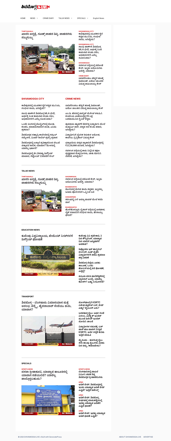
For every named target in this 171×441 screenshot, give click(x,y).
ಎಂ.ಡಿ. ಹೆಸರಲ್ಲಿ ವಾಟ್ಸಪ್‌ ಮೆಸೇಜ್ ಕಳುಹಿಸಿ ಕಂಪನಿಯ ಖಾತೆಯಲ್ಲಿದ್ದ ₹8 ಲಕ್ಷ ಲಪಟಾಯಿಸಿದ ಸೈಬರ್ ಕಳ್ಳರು (83, 116)
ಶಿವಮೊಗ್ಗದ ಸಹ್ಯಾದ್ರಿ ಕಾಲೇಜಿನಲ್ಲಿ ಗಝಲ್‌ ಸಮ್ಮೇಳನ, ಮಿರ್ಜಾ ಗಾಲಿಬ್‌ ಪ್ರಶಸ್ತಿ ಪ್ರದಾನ (39, 136)
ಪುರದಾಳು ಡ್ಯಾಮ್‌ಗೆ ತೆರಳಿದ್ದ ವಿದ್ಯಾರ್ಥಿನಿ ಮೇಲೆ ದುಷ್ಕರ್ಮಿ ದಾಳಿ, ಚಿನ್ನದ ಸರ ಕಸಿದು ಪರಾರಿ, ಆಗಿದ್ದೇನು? (85, 127)
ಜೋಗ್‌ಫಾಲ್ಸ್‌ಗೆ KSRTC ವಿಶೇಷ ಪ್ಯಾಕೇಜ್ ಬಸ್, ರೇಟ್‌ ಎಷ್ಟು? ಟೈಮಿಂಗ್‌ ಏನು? (91, 306)
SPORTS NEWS (27, 369)
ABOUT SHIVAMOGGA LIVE (130, 437)
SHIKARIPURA (70, 197)
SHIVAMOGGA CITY (86, 31)
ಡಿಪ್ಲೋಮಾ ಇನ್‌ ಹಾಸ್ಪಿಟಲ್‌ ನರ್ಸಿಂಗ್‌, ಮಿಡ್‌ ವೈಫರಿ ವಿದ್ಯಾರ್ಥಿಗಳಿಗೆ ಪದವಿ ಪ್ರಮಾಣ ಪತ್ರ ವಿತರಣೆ (92, 254)
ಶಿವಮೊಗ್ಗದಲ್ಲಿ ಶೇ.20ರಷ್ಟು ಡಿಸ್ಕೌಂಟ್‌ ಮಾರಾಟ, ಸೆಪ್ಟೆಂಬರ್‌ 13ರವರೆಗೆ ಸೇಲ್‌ (38, 155)
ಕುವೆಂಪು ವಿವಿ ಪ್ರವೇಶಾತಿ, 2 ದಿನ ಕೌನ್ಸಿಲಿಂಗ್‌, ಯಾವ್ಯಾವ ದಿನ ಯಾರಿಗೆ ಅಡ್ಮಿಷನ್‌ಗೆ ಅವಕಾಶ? (90, 240)
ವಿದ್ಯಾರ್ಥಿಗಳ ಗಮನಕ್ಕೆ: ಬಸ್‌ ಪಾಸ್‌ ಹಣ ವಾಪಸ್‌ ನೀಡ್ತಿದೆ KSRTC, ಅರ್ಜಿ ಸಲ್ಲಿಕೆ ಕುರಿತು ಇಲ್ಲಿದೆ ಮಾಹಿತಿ (91, 331)
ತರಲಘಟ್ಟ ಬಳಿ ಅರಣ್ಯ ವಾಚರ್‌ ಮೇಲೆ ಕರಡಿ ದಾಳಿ (84, 201)
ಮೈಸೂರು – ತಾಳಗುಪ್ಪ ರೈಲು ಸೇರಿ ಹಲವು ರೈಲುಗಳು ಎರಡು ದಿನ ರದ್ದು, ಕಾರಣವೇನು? (91, 343)
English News (98, 18)
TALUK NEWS (64, 18)
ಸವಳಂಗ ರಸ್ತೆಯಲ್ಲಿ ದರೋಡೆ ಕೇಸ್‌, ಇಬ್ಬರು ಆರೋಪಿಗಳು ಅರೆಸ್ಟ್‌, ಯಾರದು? (91, 68)
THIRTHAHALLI (27, 31)
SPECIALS (81, 18)
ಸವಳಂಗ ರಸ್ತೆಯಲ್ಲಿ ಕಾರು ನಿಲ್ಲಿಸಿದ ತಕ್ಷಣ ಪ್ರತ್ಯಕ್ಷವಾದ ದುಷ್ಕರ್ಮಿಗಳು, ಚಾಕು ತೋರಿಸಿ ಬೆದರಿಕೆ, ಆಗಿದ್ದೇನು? (83, 154)
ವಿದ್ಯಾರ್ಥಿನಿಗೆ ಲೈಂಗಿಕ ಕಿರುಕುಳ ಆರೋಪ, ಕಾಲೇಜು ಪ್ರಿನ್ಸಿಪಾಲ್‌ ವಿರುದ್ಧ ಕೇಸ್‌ (82, 136)
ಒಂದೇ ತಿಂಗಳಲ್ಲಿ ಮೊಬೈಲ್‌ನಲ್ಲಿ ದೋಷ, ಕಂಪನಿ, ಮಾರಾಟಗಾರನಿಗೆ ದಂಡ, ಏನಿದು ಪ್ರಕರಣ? (39, 127)
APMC (81, 382)
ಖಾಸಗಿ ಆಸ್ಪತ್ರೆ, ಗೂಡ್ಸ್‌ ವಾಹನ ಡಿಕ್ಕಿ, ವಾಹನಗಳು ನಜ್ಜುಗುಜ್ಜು (47, 36)
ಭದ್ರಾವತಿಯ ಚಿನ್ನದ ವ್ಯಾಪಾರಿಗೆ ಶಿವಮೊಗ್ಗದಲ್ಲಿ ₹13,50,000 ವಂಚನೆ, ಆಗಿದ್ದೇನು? (84, 144)
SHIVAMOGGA (84, 63)
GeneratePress (55, 437)
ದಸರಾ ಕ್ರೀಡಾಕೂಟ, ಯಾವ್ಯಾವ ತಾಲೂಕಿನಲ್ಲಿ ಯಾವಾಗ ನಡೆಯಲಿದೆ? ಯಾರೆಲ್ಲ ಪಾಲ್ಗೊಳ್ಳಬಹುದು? (44, 376)
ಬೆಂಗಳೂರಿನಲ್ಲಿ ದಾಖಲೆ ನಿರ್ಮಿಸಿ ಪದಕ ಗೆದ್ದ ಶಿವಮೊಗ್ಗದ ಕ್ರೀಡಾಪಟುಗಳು (91, 375)
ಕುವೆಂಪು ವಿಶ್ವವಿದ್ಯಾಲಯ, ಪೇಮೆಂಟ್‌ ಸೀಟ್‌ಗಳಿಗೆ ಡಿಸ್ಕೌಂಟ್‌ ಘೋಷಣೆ (47, 238)
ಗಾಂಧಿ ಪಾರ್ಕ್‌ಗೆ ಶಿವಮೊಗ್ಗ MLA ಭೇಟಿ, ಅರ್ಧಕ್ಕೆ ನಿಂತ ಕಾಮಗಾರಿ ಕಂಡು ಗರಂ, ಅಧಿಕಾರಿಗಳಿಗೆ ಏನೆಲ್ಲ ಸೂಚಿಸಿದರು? (90, 53)
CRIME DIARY (48, 18)
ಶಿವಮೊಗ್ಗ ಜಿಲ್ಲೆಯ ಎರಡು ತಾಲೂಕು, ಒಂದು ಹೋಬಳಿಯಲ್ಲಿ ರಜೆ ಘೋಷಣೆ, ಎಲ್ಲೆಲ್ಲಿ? (91, 267)
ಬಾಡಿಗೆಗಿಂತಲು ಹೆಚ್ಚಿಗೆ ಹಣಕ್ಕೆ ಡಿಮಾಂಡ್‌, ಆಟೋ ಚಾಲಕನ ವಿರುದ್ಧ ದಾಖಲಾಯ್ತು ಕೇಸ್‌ (91, 81)
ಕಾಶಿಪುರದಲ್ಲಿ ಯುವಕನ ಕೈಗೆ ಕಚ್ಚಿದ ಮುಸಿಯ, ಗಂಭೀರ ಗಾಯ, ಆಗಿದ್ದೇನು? (91, 37)
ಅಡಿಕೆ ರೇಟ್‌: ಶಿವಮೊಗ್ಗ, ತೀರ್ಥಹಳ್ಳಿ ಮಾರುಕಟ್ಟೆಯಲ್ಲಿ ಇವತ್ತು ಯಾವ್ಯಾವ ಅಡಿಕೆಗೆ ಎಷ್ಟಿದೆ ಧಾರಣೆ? (90, 402)
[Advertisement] (134, 65)
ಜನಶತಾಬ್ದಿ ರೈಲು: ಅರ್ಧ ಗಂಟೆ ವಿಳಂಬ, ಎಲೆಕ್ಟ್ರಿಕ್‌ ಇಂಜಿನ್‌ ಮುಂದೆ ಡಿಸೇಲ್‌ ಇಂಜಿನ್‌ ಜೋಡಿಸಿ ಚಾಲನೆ (91, 317)
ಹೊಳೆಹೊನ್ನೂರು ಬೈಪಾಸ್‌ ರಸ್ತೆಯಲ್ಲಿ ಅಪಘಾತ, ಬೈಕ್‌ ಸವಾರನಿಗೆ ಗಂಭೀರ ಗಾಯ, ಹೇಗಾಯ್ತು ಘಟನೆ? (85, 213)
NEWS (32, 18)
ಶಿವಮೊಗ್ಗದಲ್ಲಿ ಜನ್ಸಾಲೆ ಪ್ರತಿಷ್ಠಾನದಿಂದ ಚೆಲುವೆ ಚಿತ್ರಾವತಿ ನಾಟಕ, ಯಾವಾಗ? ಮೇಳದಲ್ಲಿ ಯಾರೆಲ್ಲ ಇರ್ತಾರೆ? (41, 146)
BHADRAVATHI (71, 187)
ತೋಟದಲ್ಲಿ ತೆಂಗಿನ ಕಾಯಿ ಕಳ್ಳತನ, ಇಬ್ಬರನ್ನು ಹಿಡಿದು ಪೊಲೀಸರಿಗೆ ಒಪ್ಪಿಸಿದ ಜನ (83, 191)
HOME (22, 18)
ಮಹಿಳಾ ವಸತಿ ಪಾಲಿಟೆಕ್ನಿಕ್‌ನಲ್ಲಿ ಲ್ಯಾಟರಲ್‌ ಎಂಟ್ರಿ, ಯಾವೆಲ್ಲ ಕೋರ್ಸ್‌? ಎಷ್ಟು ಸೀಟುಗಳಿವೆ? (92, 279)
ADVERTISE (148, 437)
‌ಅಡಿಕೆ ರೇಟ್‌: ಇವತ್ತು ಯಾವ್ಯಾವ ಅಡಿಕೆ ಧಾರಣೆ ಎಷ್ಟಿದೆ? (92, 415)
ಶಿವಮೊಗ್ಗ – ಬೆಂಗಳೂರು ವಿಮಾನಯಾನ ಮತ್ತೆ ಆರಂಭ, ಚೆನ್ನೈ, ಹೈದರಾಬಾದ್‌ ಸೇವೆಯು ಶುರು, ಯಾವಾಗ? (46, 307)
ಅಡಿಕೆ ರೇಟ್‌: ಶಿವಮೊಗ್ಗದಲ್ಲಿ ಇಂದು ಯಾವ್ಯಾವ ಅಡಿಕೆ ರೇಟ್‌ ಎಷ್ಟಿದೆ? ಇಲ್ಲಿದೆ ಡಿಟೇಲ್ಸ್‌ (91, 388)
